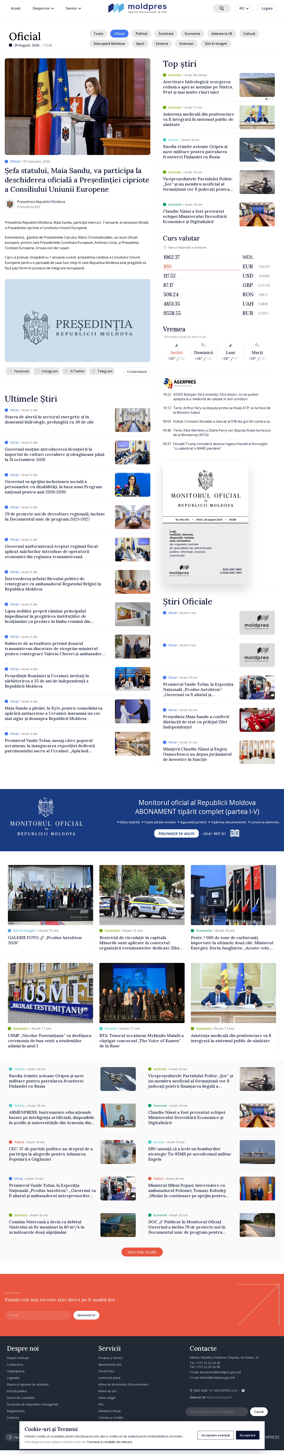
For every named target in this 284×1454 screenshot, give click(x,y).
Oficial (25, 36)
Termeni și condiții (110, 1418)
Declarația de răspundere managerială (32, 1404)
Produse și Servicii (110, 1358)
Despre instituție (18, 1358)
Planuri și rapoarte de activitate (28, 1384)
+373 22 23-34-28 (208, 1363)
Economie (192, 33)
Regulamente (16, 1411)
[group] (219, 85)
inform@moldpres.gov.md (217, 1378)
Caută (259, 1411)
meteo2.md (198, 336)
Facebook (21, 371)
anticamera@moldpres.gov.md (220, 1372)
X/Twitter (77, 371)
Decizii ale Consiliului (21, 1398)
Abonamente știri (109, 1364)
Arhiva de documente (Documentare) (123, 1384)
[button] (266, 99)
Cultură (249, 33)
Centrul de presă (109, 1378)
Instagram (50, 371)
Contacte (13, 1418)
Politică (141, 33)
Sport (140, 43)
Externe (162, 43)
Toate (98, 33)
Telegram (104, 371)
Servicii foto (106, 1371)
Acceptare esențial (215, 1435)
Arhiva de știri (107, 1391)
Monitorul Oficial (109, 1411)
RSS (101, 1404)
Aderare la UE (221, 33)
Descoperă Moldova (109, 43)
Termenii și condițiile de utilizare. (110, 1442)
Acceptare (248, 1435)
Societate (165, 33)
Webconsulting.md (218, 1397)
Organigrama (16, 1371)
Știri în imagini (216, 43)
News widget (107, 1398)
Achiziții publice (17, 1391)
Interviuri (186, 43)
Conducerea (15, 1364)
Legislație (13, 1378)
